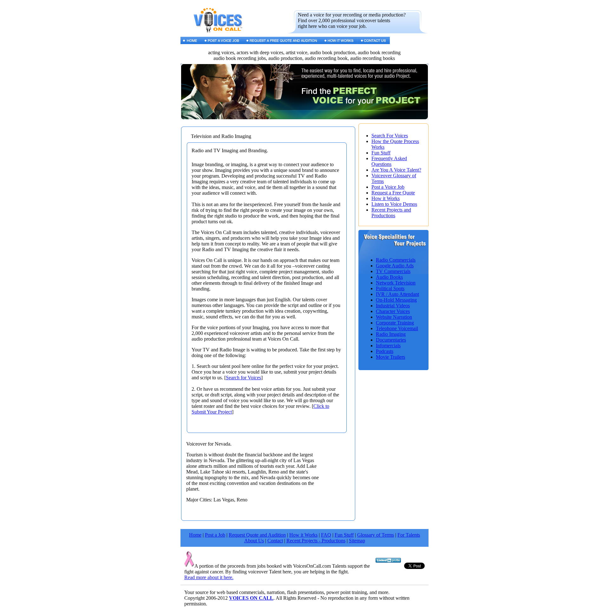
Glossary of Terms (375, 535)
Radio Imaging (391, 334)
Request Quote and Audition (257, 535)
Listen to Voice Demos (394, 204)
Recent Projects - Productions (315, 540)
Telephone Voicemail (397, 328)
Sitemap (357, 540)
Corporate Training (395, 322)
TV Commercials (393, 271)
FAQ (326, 535)
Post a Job (215, 535)
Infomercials (388, 345)
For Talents (408, 535)
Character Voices (393, 311)
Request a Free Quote (393, 192)
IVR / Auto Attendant (397, 294)
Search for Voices (243, 377)
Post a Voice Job (387, 187)
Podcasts (384, 351)
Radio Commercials (396, 260)
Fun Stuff (380, 152)
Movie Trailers (390, 357)
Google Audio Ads (395, 265)
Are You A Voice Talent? (396, 170)
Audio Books (389, 277)
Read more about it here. (208, 577)
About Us (254, 540)
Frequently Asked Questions (389, 161)
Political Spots (390, 288)
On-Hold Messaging (396, 300)
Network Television (396, 282)
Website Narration (394, 317)
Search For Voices (389, 135)
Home (195, 535)
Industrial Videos (393, 305)
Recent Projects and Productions (391, 212)
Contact (275, 540)
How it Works (385, 198)
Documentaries (391, 340)
